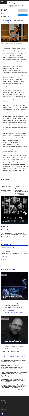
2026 (5, 356)
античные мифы (18, 312)
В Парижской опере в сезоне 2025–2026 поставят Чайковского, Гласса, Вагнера (12, 368)
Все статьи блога (5, 256)
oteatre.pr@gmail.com (5, 402)
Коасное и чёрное (6, 22)
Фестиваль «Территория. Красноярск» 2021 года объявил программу (21, 191)
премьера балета (24, 22)
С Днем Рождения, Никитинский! (10, 253)
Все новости (4, 241)
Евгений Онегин (20, 356)
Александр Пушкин (11, 356)
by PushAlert (12, 11)
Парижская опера (15, 22)
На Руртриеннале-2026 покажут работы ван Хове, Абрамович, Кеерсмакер (13, 234)
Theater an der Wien (8, 312)
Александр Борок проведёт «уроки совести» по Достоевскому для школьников (14, 230)
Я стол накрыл (5, 247)
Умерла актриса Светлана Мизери (6, 189)
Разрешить (24, 10)
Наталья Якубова (10, 310)
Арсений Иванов (6, 20)
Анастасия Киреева (11, 354)
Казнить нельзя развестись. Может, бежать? (13, 250)
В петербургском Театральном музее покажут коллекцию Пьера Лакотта (13, 361)
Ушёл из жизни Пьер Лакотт (8, 389)
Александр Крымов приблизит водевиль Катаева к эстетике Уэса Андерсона (14, 237)
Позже (16, 10)
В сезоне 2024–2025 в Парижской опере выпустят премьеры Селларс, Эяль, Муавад (13, 379)
